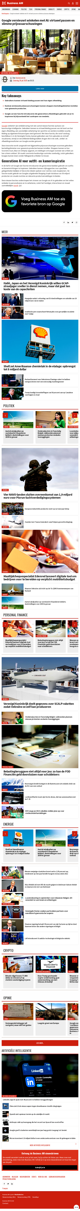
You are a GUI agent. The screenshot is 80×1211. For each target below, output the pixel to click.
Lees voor (40, 89)
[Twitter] (8, 1183)
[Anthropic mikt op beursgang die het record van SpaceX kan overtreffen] (5, 1120)
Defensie (5, 385)
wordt (15, 185)
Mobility (51, 9)
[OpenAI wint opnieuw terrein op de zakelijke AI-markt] (5, 1112)
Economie (15, 9)
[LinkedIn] (12, 1183)
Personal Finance (40, 9)
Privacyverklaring (9, 1179)
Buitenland (6, 305)
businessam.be (20, 78)
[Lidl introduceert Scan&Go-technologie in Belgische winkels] (13, 933)
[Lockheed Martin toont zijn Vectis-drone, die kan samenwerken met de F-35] (13, 793)
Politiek (23, 9)
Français (5, 1188)
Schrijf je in (40, 1167)
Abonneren (6, 1177)
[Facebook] (4, 1183)
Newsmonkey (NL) (9, 1197)
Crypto (66, 9)
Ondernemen (6, 9)
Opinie (74, 9)
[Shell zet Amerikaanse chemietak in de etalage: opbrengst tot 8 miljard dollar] (40, 321)
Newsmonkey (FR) (24, 1197)
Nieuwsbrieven (25, 1177)
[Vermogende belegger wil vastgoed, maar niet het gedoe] (18, 1004)
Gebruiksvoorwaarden (57, 1177)
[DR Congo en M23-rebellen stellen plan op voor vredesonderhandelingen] (13, 807)
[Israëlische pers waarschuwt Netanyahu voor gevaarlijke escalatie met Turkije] (13, 308)
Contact (5, 1203)
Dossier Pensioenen (8, 904)
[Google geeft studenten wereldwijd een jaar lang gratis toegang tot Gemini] (5, 1128)
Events (34, 1177)
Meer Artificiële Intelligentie (53, 1145)
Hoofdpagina (5, 13)
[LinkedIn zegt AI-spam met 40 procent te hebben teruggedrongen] (40, 1055)
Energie (59, 9)
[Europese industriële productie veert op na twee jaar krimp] (13, 504)
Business (5, 279)
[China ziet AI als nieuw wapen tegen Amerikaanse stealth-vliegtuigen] (5, 1104)
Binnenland (40, 1019)
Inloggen (15, 1177)
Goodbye (35, 1197)
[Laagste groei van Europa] (51, 1004)
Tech (30, 9)
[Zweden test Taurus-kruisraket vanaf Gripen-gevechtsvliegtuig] (13, 517)
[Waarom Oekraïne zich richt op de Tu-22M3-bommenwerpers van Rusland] (13, 585)
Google (4, 126)
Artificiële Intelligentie (9, 73)
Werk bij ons (42, 1177)
